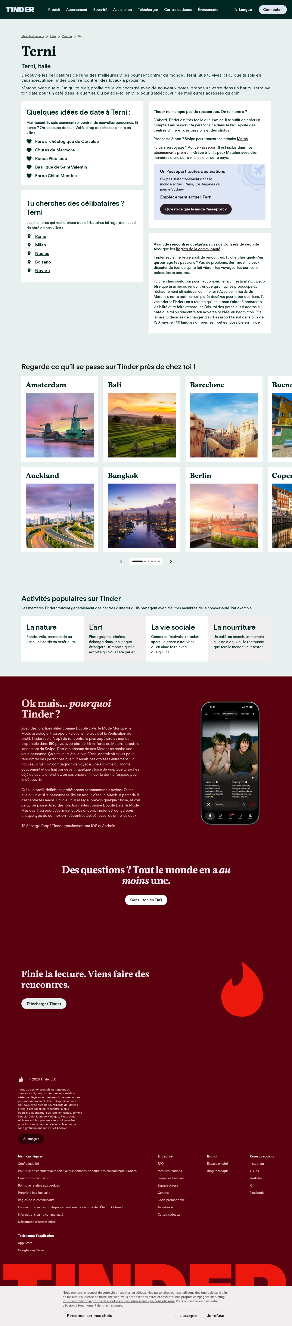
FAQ (161, 1163)
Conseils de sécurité (241, 244)
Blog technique (218, 1171)
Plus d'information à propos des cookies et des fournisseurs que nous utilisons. (119, 1301)
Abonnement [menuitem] (76, 9)
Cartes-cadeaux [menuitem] (178, 9)
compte (160, 125)
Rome (40, 236)
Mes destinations (32, 36)
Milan (40, 244)
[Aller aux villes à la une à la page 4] (152, 561)
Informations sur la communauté (40, 1214)
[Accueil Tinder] (20, 9)
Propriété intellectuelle (34, 1192)
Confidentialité (28, 1163)
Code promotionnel (172, 1200)
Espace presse (168, 1185)
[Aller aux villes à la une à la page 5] (155, 561)
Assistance (165, 1207)
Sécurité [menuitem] (100, 9)
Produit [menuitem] (54, 9)
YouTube (256, 1178)
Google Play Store (31, 1250)
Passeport (208, 147)
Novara (42, 270)
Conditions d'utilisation (34, 1178)
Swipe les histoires (171, 1178)
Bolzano (43, 262)
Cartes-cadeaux (169, 1214)
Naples (42, 253)
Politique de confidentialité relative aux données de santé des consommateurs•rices (77, 1171)
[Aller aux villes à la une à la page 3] (148, 561)
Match (242, 139)
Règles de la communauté (198, 249)
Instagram (257, 1163)
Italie (53, 36)
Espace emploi (217, 1163)
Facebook (257, 1192)
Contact (163, 1192)
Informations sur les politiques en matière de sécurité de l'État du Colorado (71, 1207)
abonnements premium (173, 152)
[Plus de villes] (171, 561)
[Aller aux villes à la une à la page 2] (145, 561)
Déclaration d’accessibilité (37, 1221)
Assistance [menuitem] (122, 9)
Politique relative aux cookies (39, 1185)
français (33, 1139)
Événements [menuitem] (208, 9)
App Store (25, 1243)
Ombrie (67, 36)
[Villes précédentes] (121, 561)
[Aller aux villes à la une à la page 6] (159, 561)
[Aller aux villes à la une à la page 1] (137, 561)
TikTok (254, 1171)
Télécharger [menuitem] (148, 9)
